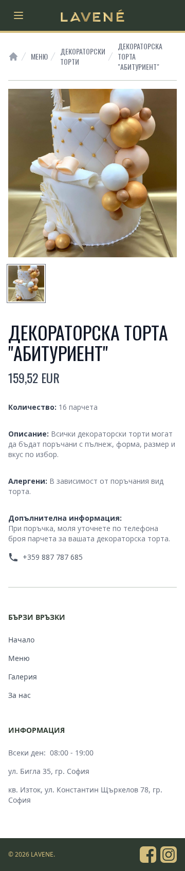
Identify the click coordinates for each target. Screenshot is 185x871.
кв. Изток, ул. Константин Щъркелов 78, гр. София (85, 795)
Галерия (22, 676)
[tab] (26, 283)
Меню (39, 56)
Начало (21, 640)
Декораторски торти (82, 56)
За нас (19, 695)
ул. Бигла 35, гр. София (48, 771)
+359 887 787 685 (53, 557)
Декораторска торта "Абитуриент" (140, 56)
